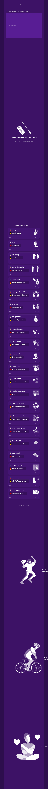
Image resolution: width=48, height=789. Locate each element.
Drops (16, 4)
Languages (21, 4)
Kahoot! (28, 4)
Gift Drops (38, 4)
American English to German (18, 11)
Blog (25, 4)
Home (10, 11)
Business (33, 4)
